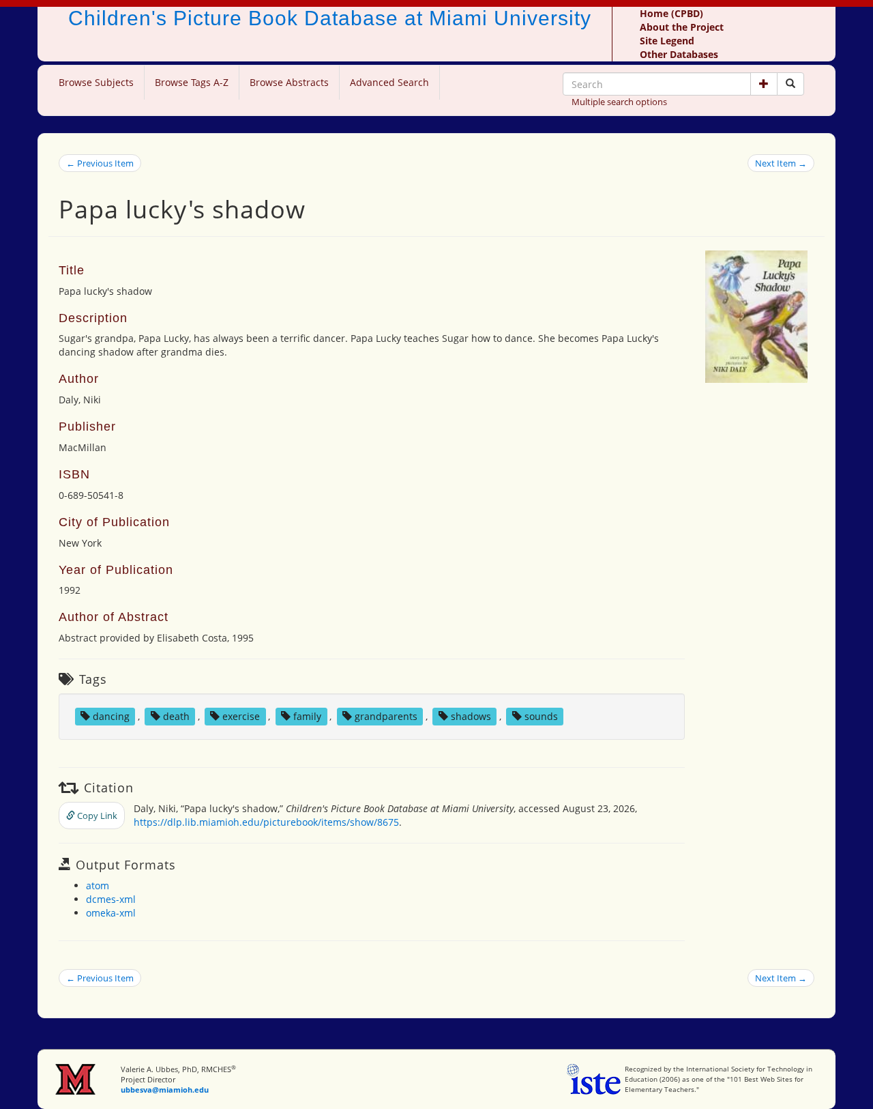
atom (97, 885)
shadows (471, 716)
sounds (541, 716)
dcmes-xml (111, 899)
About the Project (682, 26)
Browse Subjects (96, 82)
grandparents (386, 716)
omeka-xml (111, 912)
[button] (764, 84)
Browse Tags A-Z (191, 82)
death (176, 716)
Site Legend (667, 40)
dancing (111, 716)
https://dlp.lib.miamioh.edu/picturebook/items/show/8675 (266, 822)
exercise (241, 716)
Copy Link (96, 815)
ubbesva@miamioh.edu (165, 1089)
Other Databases (679, 54)
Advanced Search (389, 82)
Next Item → (781, 163)
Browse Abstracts (289, 82)
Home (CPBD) (671, 13)
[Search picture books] (790, 84)
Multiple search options (619, 102)
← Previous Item (100, 163)
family (307, 716)
